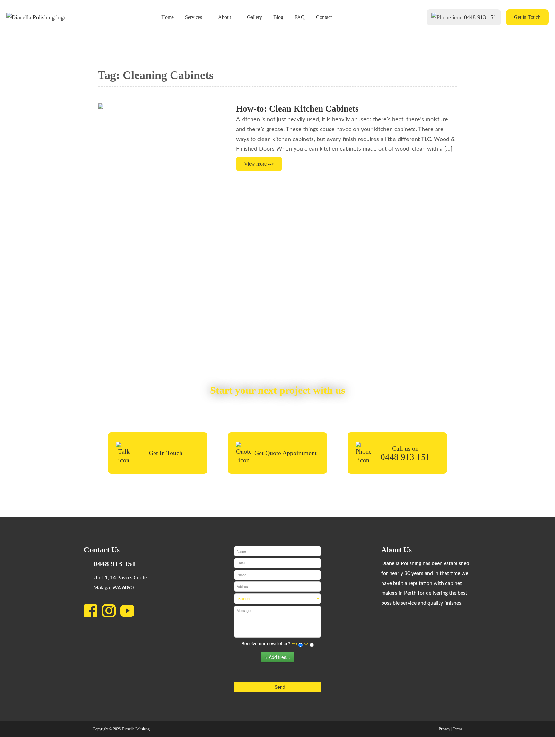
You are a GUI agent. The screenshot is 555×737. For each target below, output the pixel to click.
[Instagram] (111, 612)
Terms (457, 729)
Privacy (444, 729)
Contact (324, 17)
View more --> (259, 163)
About (224, 17)
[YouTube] (129, 612)
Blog (278, 17)
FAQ (300, 17)
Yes (294, 644)
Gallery (254, 17)
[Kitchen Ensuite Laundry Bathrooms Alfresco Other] (277, 598)
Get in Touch (527, 17)
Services (193, 17)
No (306, 644)
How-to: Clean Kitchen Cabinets (297, 108)
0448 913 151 (480, 17)
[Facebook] (93, 612)
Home (167, 17)
